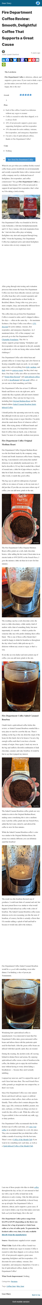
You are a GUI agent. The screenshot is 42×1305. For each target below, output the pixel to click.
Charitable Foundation (10, 339)
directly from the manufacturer (14, 1234)
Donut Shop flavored (12, 376)
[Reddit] (30, 61)
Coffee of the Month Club (22, 1139)
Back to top (36, 1295)
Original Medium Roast (21, 401)
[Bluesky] (15, 61)
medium (33, 367)
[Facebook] (7, 61)
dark (3, 370)
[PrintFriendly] (4, 65)
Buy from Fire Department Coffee (20, 159)
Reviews (14, 1281)
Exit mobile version (21, 1302)
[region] (21, 265)
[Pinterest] (33, 61)
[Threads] (19, 61)
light (27, 367)
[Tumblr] (26, 61)
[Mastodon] (22, 61)
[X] (11, 61)
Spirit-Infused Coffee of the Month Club (18, 1146)
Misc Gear (20, 1286)
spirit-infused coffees (32, 376)
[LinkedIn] (4, 61)
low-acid (26, 380)
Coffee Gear (11, 1286)
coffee (36, 1187)
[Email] (37, 61)
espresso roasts (17, 370)
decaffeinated (14, 380)
